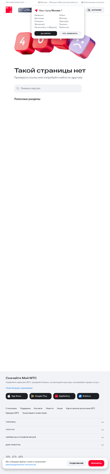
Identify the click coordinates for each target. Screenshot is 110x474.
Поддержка (25, 408)
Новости (50, 408)
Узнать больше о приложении (19, 388)
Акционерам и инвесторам (34, 413)
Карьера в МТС (12, 413)
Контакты (38, 408)
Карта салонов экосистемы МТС (80, 408)
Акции (60, 408)
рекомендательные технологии (21, 464)
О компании (11, 408)
